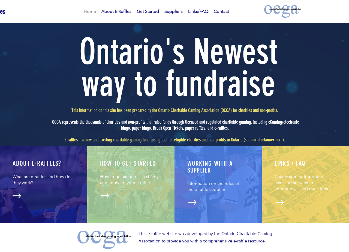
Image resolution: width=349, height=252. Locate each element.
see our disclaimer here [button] (263, 140)
